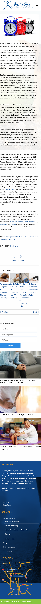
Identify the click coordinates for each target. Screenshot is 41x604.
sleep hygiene (9, 189)
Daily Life (14, 246)
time (11, 239)
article (30, 58)
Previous (5, 312)
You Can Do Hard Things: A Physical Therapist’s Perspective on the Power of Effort (24, 295)
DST (20, 237)
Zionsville (3, 224)
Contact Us (5, 502)
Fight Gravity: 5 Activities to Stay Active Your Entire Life (20, 448)
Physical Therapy (9, 518)
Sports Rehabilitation (12, 521)
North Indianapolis (16, 222)
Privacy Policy (6, 505)
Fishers (13, 224)
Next (35, 312)
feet (24, 237)
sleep (6, 239)
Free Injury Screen (9, 539)
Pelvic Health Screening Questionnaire (17, 415)
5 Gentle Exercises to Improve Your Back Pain (33, 289)
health (29, 237)
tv (14, 239)
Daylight (9, 237)
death (15, 237)
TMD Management (9, 547)
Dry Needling (7, 551)
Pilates (5, 543)
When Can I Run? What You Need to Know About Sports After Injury (17, 381)
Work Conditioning (11, 526)
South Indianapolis (30, 222)
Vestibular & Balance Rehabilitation (17, 530)
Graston (8, 534)
